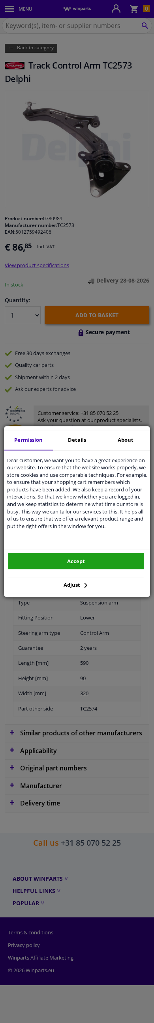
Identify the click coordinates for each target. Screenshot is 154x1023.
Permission (28, 439)
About (125, 439)
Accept (76, 561)
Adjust (72, 584)
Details (77, 439)
